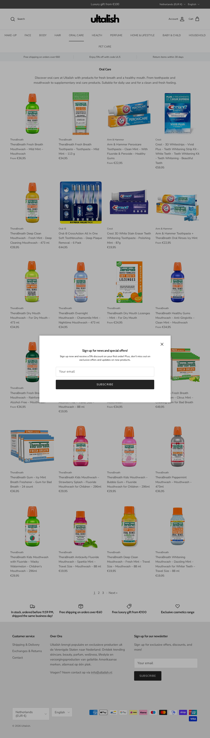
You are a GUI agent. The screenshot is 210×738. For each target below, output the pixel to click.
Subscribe (105, 384)
